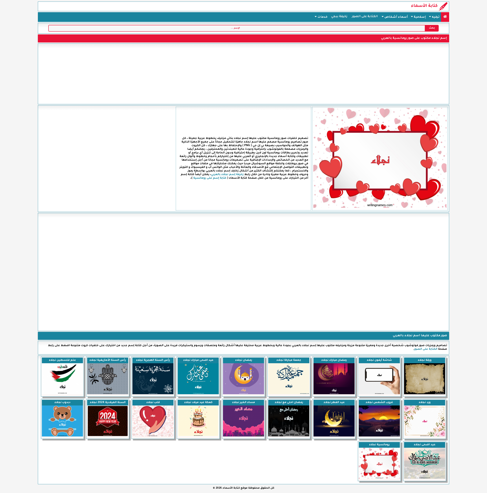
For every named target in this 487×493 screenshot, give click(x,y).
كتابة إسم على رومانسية (209, 178)
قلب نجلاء (153, 402)
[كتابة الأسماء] (445, 17)
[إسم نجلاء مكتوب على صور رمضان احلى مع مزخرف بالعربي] (288, 436)
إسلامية (419, 17)
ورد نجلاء (425, 402)
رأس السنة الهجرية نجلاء (153, 360)
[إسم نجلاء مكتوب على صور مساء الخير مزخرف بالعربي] (243, 436)
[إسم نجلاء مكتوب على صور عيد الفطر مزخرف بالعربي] (334, 436)
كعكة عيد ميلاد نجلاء (198, 402)
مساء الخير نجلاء (243, 402)
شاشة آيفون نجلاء (379, 360)
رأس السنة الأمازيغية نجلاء (107, 360)
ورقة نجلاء (424, 360)
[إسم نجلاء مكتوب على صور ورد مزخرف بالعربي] (424, 436)
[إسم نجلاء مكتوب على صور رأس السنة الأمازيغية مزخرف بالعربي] (107, 393)
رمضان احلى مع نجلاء (289, 402)
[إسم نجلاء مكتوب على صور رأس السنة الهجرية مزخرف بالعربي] (152, 393)
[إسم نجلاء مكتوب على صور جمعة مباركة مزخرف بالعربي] (288, 393)
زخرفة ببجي (339, 16)
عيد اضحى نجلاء (424, 444)
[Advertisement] (243, 73)
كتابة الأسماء (424, 6)
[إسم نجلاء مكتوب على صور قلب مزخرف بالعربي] (152, 436)
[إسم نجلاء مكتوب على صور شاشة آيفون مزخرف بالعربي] (379, 393)
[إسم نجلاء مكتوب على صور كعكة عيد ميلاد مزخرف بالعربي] (198, 436)
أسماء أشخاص (396, 17)
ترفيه (435, 17)
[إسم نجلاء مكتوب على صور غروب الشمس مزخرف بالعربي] (379, 436)
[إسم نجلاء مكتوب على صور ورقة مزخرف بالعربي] (424, 393)
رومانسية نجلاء (379, 444)
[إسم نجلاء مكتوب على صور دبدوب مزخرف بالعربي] (62, 436)
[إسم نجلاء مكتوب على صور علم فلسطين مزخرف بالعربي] (62, 393)
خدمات (322, 17)
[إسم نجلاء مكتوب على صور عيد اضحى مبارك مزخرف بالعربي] (198, 393)
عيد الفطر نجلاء (334, 402)
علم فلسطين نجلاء (62, 360)
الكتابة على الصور (365, 16)
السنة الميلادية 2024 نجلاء (108, 402)
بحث (432, 28)
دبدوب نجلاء (62, 402)
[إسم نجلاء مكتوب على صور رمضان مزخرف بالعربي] (243, 393)
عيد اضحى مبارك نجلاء (198, 360)
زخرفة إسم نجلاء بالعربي (227, 174)
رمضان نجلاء (243, 360)
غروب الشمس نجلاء (379, 402)
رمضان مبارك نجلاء (334, 360)
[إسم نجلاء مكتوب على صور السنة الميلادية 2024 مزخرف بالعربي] (107, 436)
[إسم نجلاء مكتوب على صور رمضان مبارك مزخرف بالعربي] (334, 393)
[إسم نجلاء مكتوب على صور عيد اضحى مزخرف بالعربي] (424, 478)
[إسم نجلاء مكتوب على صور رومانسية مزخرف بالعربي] (379, 478)
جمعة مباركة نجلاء (288, 360)
